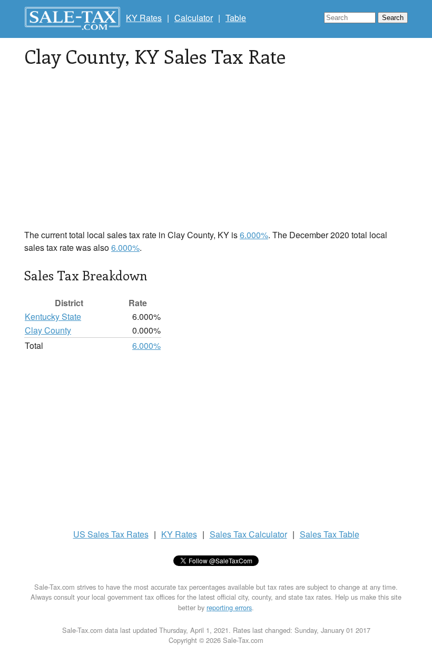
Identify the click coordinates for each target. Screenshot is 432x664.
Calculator (193, 18)
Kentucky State (53, 316)
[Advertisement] (216, 155)
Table (235, 18)
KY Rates (144, 18)
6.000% (254, 235)
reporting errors (229, 607)
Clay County (48, 330)
